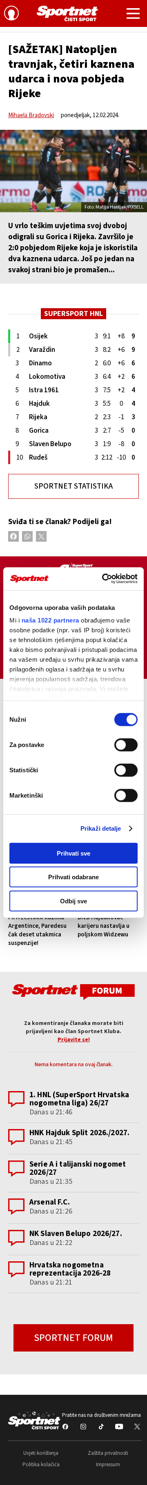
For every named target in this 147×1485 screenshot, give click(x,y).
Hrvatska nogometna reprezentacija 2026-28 (70, 1269)
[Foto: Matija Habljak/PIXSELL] (73, 171)
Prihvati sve (73, 852)
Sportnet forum (73, 1338)
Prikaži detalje (100, 828)
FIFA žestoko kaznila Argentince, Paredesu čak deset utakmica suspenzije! (37, 930)
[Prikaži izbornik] (133, 14)
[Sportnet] (67, 13)
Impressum (108, 1464)
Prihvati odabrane (73, 877)
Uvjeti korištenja (40, 1453)
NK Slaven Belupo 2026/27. (75, 1233)
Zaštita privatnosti (108, 1453)
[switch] (126, 744)
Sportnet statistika (73, 486)
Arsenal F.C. (49, 1202)
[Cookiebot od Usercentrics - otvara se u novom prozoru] (104, 579)
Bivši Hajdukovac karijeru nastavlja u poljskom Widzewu (103, 926)
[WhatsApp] (27, 536)
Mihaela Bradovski (31, 115)
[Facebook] (13, 536)
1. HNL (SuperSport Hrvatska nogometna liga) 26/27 (79, 1099)
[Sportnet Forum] (73, 991)
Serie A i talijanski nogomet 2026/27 (77, 1168)
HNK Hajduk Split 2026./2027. (79, 1132)
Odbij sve (73, 900)
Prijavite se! (74, 1040)
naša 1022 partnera (50, 620)
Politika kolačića (41, 1464)
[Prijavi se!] (11, 14)
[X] (41, 536)
